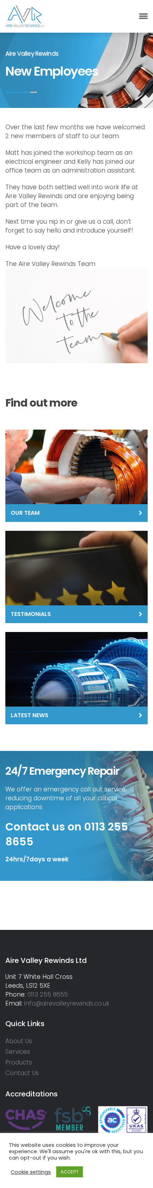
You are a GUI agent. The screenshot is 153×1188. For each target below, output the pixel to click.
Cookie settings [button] (31, 1172)
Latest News (29, 715)
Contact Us (22, 1073)
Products (18, 1062)
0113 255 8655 (47, 994)
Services (17, 1051)
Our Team (25, 513)
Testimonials (31, 614)
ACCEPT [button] (69, 1171)
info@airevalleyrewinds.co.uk (67, 1003)
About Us (18, 1041)
